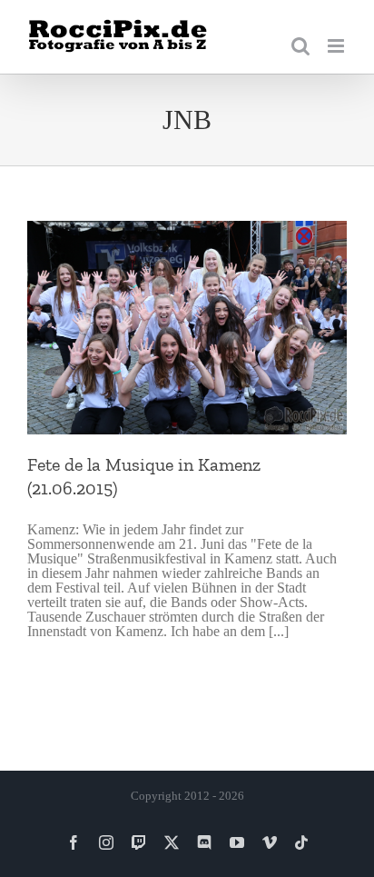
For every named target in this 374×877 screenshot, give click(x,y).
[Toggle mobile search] (300, 45)
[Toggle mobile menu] (337, 45)
